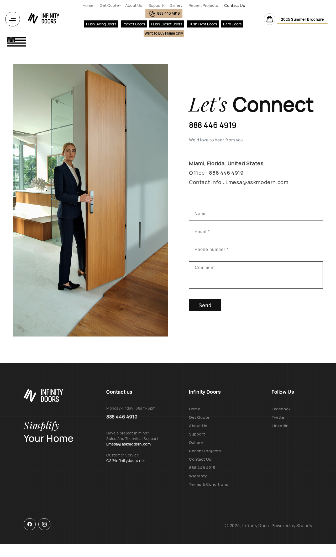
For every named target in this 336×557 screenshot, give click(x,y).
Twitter (279, 417)
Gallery (196, 442)
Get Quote (199, 417)
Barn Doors (232, 23)
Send (205, 305)
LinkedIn (280, 425)
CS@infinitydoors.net (125, 460)
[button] (109, 5)
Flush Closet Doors (166, 23)
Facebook (281, 409)
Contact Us (200, 459)
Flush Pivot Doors (202, 23)
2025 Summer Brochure (302, 19)
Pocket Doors (134, 23)
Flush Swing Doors (101, 23)
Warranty (198, 476)
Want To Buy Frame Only (164, 33)
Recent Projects (205, 451)
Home (194, 409)
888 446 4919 (202, 467)
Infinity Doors (256, 525)
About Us (198, 425)
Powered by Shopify (291, 525)
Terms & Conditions (208, 484)
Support (197, 434)
